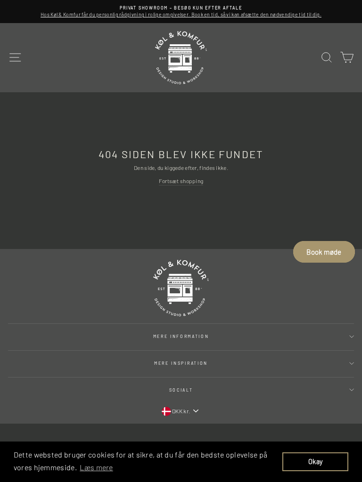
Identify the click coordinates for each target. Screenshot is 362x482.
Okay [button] (315, 462)
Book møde (323, 252)
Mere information (181, 336)
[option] (181, 11)
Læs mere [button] (96, 467)
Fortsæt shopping (181, 180)
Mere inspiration (181, 363)
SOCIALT (181, 390)
